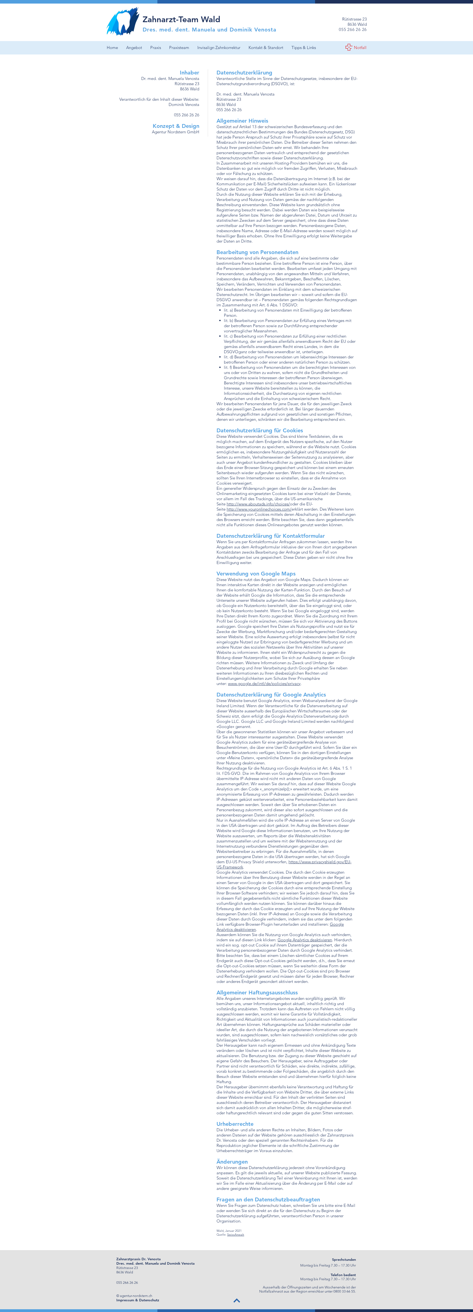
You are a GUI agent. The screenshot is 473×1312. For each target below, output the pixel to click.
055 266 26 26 (186, 114)
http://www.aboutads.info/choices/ (258, 504)
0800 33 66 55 (344, 1291)
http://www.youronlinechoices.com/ (259, 509)
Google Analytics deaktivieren (305, 939)
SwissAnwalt (235, 1234)
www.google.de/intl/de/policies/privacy (264, 683)
